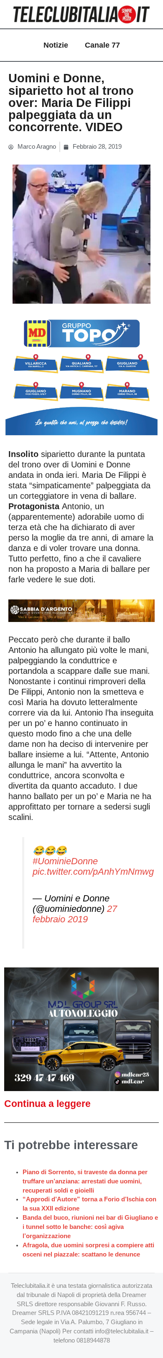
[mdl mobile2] (81, 1028)
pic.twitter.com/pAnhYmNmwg (93, 871)
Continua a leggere (47, 1103)
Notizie (55, 45)
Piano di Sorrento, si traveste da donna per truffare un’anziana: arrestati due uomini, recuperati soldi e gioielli (85, 1181)
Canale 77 (102, 45)
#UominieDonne (65, 861)
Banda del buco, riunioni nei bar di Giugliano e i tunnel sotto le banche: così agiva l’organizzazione (90, 1226)
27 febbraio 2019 (75, 914)
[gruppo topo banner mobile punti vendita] (81, 374)
